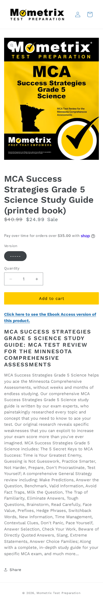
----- (15, 256)
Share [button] (15, 569)
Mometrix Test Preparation (59, 593)
